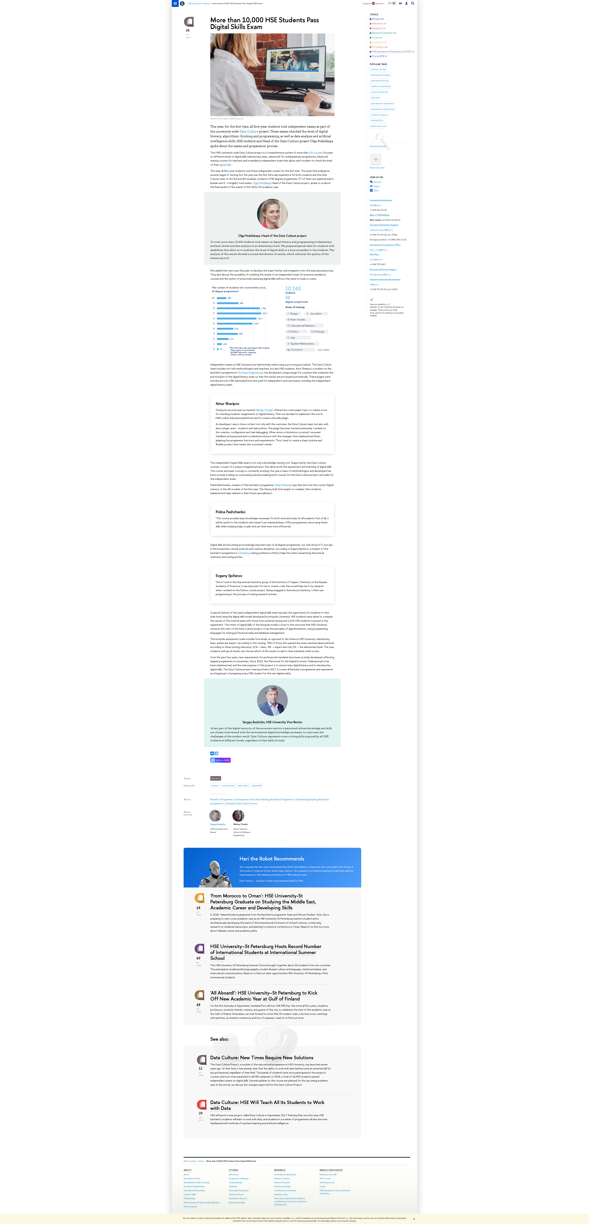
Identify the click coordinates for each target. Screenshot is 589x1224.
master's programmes (381, 86)
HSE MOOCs (377, 120)
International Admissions (381, 200)
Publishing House (327, 1182)
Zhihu (376, 190)
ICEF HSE (375, 97)
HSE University (190, 1161)
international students (380, 74)
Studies (233, 1170)
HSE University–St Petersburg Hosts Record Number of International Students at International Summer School (265, 952)
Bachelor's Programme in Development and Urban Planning (240, 799)
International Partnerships (194, 1190)
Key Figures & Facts (192, 1178)
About (188, 1170)
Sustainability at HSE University (197, 1182)
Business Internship (237, 1202)
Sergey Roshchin (254, 722)
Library (322, 1186)
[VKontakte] (212, 753)
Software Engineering (250, 372)
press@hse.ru (376, 259)
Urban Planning (283, 485)
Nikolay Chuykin (264, 410)
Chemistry (243, 553)
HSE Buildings (189, 1198)
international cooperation (382, 103)
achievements (228, 785)
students (215, 785)
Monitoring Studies (282, 1186)
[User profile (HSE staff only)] (406, 3)
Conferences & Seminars (285, 1190)
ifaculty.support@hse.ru (380, 274)
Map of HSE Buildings (379, 215)
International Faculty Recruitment (385, 279)
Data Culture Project (246, 803)
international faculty (380, 80)
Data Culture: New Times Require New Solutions (261, 1057)
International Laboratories (285, 1174)
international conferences (382, 109)
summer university (379, 91)
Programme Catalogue (239, 1178)
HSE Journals (325, 1178)
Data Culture (249, 131)
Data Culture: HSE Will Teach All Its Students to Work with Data (267, 1105)
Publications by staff (328, 1174)
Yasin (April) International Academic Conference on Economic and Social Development (290, 1201)
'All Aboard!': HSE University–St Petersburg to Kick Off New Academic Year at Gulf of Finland (263, 995)
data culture (243, 785)
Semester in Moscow (238, 1198)
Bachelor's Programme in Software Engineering (294, 799)
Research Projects (282, 1182)
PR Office (374, 254)
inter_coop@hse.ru (379, 249)
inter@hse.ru (375, 205)
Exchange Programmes (239, 1190)
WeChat (377, 182)
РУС (389, 3)
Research (279, 1170)
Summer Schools (236, 1194)
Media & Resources (331, 1170)
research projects (379, 114)
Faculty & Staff (190, 1194)
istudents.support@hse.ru (381, 229)
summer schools (378, 69)
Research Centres (282, 1178)
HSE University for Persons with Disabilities (201, 1202)
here (293, 1218)
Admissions (233, 1174)
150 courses (316, 152)
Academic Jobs (281, 1194)
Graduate (233, 1186)
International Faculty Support (383, 269)
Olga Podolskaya (262, 183)
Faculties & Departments (194, 1186)
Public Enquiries (190, 1206)
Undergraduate (235, 1182)
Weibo (377, 186)
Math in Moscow (378, 126)
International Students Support (384, 224)
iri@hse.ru (374, 284)
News (201, 1161)
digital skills (225, 164)
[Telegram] (216, 753)
